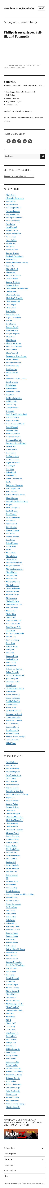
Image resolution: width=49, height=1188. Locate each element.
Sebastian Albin (12, 1062)
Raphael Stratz (12, 659)
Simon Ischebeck (13, 698)
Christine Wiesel (13, 301)
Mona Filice (11, 1017)
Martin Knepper (12, 585)
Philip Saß (10, 649)
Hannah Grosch (12, 417)
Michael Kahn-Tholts (14, 1010)
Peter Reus (10, 643)
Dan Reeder (11, 311)
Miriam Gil (10, 611)
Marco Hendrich (12, 991)
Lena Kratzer (11, 514)
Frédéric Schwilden (14, 398)
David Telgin (11, 324)
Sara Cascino (11, 1059)
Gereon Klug (11, 404)
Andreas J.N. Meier (13, 208)
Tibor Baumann (12, 724)
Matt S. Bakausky (13, 588)
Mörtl (8, 1020)
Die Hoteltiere (12, 330)
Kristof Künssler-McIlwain (17, 501)
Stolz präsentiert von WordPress (33, 1183)
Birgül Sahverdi (12, 801)
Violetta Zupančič (13, 1107)
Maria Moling (11, 575)
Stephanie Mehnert (14, 714)
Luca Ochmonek (12, 978)
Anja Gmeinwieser (13, 233)
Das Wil (9, 321)
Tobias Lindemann (13, 1084)
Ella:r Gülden (11, 350)
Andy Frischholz (13, 221)
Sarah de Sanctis (12, 682)
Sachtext (35, 65)
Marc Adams (11, 553)
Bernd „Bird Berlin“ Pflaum (17, 263)
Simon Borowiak (13, 695)
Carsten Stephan (13, 282)
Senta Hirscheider (13, 1068)
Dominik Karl (11, 852)
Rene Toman (11, 1052)
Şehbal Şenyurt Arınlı (15, 688)
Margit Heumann (13, 566)
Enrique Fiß (11, 862)
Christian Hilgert (13, 813)
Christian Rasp (12, 823)
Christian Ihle (11, 292)
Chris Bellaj (10, 810)
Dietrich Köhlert (12, 849)
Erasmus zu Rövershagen (16, 356)
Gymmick (10, 411)
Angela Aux (10, 224)
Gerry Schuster (12, 408)
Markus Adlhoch (13, 1000)
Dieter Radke (11, 846)
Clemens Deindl (12, 833)
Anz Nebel (10, 246)
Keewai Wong (11, 952)
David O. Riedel (12, 839)
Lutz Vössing (11, 546)
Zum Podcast (10, 1171)
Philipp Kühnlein (13, 1049)
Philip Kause (11, 1042)
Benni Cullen (11, 259)
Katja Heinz (11, 946)
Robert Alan (11, 666)
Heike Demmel (12, 897)
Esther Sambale (12, 865)
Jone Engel (10, 466)
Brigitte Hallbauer (13, 275)
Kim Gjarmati (11, 955)
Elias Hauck (10, 337)
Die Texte (8, 1159)
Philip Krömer (12, 646)
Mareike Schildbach (14, 562)
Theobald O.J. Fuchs (14, 720)
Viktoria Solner (12, 1100)
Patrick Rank (11, 1036)
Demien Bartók (12, 327)
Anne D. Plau (11, 240)
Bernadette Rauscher (14, 791)
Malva (8, 549)
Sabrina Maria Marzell (15, 675)
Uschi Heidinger (12, 727)
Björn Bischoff (12, 269)
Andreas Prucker (13, 214)
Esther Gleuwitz (12, 359)
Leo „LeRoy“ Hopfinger (15, 965)
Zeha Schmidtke (12, 740)
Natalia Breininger (13, 620)
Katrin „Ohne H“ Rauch (15, 495)
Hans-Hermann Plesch (15, 424)
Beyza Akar (10, 797)
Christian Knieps (13, 295)
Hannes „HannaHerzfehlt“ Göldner (20, 894)
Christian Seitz (12, 826)
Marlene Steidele (13, 582)
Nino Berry (10, 630)
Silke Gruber (11, 691)
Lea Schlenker (12, 511)
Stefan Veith (11, 707)
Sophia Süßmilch (13, 701)
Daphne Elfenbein (13, 317)
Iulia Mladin (11, 446)
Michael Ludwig (12, 601)
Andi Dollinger (12, 762)
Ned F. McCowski (13, 624)
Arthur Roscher (12, 784)
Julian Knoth (11, 472)
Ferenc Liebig (11, 888)
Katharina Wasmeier (14, 485)
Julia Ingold (10, 920)
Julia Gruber (11, 913)
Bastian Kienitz (12, 253)
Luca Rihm (10, 540)
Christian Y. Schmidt (14, 298)
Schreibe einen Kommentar (14, 68)
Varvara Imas (11, 1094)
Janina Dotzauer (12, 459)
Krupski (9, 504)
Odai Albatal (11, 1030)
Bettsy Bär (10, 266)
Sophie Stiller (11, 704)
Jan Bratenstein (12, 456)
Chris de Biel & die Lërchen (17, 288)
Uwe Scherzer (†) (13, 1088)
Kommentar (27, 65)
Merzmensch (11, 598)
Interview (18, 65)
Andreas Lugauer (13, 211)
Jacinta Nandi (11, 450)
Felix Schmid (11, 385)
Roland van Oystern (14, 669)
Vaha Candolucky (13, 1091)
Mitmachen (9, 1165)
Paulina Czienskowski (15, 633)
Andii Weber (11, 201)
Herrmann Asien (13, 433)
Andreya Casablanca (14, 217)
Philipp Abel (11, 1046)
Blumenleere (11, 272)
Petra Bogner (11, 1039)
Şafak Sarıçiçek (12, 678)
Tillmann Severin (13, 1078)
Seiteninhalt (9, 1148)
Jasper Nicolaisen (13, 462)
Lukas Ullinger (12, 543)
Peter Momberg (12, 640)
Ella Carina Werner (14, 346)
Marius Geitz (11, 578)
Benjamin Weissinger (14, 256)
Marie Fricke (11, 997)
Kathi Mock (10, 939)
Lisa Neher (10, 533)
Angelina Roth (12, 230)
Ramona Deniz (12, 656)
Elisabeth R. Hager (13, 343)
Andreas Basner (12, 768)
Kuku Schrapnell (13, 508)
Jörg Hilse (10, 469)
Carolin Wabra (12, 279)
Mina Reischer (12, 607)
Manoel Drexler (12, 988)
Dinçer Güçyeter (12, 333)
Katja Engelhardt (13, 488)
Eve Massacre (11, 369)
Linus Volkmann (12, 530)
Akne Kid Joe (11, 195)
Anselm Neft (11, 243)
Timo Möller (11, 1081)
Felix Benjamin (12, 382)
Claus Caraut (11, 308)
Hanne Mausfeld (12, 420)
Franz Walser (11, 388)
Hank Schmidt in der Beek (16, 414)
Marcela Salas (11, 556)
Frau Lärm (10, 395)
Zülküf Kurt (11, 743)
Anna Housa (11, 237)
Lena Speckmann (13, 517)
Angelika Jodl (11, 227)
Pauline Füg (10, 637)
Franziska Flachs (13, 391)
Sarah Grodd (11, 685)
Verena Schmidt (12, 733)
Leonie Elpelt (11, 524)
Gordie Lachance (13, 891)
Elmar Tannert (12, 353)
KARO (8, 482)
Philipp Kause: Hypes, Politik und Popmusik (23, 34)
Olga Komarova (12, 1033)
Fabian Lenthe (12, 372)
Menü (41, 8)
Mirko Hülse (11, 614)
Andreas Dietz (12, 204)
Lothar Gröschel (12, 537)
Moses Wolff (11, 617)
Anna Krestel (11, 781)
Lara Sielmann (12, 959)
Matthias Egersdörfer (14, 1004)
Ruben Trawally (12, 672)
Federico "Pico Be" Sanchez (16, 379)
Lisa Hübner (11, 971)
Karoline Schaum (13, 930)
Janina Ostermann (13, 904)
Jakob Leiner (11, 453)
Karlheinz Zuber (12, 926)
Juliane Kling (11, 475)
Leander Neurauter (14, 962)
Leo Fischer (10, 520)
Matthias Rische (12, 591)
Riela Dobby (11, 662)
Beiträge (11, 65)
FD (7, 375)
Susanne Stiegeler (13, 717)
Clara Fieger (11, 304)
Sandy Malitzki (12, 1055)
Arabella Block (12, 250)
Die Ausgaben (10, 1154)
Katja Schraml (12, 491)
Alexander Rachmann (15, 198)
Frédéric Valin (12, 401)
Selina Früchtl (12, 1065)
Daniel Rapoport (13, 314)
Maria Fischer (11, 572)
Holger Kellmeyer (13, 437)
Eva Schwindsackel (13, 362)
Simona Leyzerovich (14, 1071)
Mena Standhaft (12, 1007)
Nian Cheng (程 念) (13, 627)
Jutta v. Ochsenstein (14, 479)
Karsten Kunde (12, 933)
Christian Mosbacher (14, 817)
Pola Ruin (10, 653)
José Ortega (10, 910)
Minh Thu (10, 1013)
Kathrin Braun (12, 942)
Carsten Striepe (12, 285)
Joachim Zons (11, 907)
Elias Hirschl (11, 340)
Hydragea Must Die (14, 440)
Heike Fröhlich (12, 430)
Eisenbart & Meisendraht (19, 8)
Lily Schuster (11, 527)
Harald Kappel (12, 427)
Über (6, 1176)
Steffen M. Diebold (13, 711)
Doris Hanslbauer (13, 855)
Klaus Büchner (12, 498)
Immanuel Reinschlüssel (16, 443)
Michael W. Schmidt (14, 604)
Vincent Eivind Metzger (15, 736)
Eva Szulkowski (12, 366)
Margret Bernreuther (14, 569)
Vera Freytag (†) (12, 730)
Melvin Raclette (12, 595)
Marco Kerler (11, 559)
